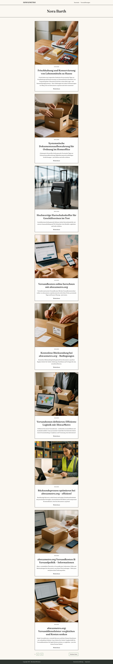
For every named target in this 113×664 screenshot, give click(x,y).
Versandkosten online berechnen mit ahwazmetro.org (56, 285)
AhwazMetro (29, 2)
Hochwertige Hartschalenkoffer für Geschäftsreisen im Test (56, 217)
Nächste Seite (73, 654)
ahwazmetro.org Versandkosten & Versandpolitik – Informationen (56, 561)
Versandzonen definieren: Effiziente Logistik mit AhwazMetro (56, 423)
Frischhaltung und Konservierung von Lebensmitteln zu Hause (56, 72)
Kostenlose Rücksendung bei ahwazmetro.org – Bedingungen (56, 354)
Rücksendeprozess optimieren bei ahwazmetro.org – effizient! (56, 492)
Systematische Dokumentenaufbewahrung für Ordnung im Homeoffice (56, 146)
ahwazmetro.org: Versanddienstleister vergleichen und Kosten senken (56, 631)
